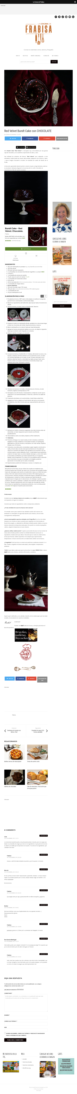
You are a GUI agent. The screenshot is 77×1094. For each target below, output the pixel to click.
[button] (5, 240)
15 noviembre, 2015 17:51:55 (12, 941)
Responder (43, 835)
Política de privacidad (38, 1089)
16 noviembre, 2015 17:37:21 (12, 838)
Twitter (13, 138)
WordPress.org (27, 1068)
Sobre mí (46, 55)
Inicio (18, 55)
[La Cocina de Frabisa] (38, 33)
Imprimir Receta (31, 147)
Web (5, 1027)
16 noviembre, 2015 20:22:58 (15, 857)
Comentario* (8, 993)
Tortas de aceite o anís (33, 761)
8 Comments (9, 830)
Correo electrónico (10, 1021)
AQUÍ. (42, 272)
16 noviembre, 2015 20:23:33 (15, 893)
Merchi (6, 870)
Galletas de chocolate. (10, 786)
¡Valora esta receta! (10, 989)
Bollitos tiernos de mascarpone (12, 761)
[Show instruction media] (42, 296)
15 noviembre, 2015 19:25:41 (15, 956)
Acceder (25, 1059)
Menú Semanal (35, 55)
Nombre (7, 1015)
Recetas (25, 55)
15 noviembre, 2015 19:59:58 (15, 926)
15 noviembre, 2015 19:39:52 (12, 907)
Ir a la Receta (21, 147)
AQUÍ (23, 238)
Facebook (30, 138)
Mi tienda (55, 55)
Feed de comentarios (28, 1065)
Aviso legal (38, 1090)
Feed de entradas (27, 1062)
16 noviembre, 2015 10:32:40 (12, 872)
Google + (47, 138)
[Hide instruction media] (45, 296)
